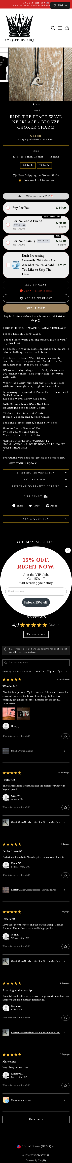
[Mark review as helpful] (65, 736)
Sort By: (41, 671)
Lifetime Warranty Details (36, 486)
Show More (9, 703)
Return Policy (36, 479)
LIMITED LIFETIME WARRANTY (27, 441)
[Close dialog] (68, 550)
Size (36, 151)
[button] (36, 207)
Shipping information (36, 472)
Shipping (23, 139)
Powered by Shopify (36, 1160)
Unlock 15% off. (36, 602)
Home (35, 110)
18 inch (54, 156)
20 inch (28, 165)
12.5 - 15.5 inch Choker (28, 156)
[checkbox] (36, 265)
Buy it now (36, 308)
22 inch (44, 165)
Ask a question (36, 518)
